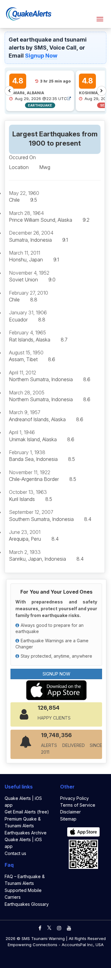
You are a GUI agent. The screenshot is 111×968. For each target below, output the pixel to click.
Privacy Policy (74, 798)
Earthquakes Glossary (27, 904)
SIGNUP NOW (56, 673)
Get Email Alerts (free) (27, 811)
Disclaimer (70, 811)
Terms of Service (77, 805)
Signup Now (41, 55)
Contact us (15, 853)
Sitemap (68, 818)
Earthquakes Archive (26, 832)
